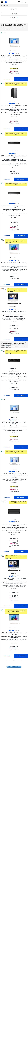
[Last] (22, 660)
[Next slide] (19, 42)
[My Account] (22, 2)
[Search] (19, 2)
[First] (6, 660)
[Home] (6, 2)
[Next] (18, 660)
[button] (16, 84)
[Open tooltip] (17, 225)
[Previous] (10, 660)
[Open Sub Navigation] (2, 2)
